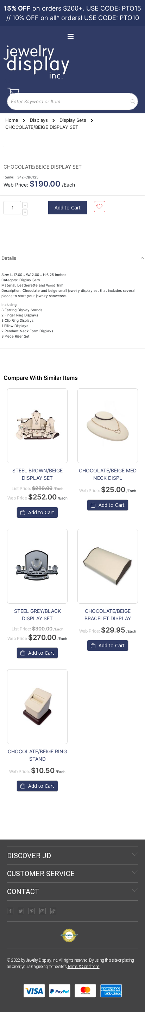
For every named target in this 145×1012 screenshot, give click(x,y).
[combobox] (72, 101)
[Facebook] (10, 911)
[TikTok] (53, 911)
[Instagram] (42, 911)
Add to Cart (40, 512)
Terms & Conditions (83, 966)
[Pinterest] (32, 911)
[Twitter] (21, 911)
